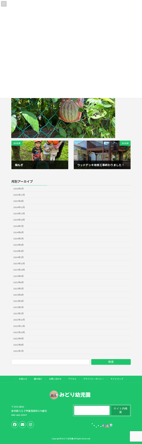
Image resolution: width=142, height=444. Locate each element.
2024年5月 (18, 238)
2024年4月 (18, 245)
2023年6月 (18, 282)
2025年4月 (18, 201)
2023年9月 (18, 276)
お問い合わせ (55, 379)
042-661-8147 (19, 414)
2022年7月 (18, 351)
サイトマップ (117, 379)
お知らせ (23, 379)
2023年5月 (18, 288)
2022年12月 (19, 320)
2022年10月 (19, 332)
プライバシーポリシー (93, 379)
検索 (111, 361)
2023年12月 (19, 263)
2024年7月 (18, 226)
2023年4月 (18, 295)
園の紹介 (38, 379)
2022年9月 (18, 338)
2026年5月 (18, 188)
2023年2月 (18, 307)
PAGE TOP (135, 427)
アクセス (72, 379)
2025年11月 (19, 195)
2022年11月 (19, 326)
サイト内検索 (120, 410)
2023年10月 (19, 270)
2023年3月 (18, 301)
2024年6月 (18, 232)
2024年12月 (19, 207)
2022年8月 (18, 345)
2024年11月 (19, 213)
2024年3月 (18, 251)
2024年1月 (18, 257)
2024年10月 (19, 220)
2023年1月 (18, 313)
